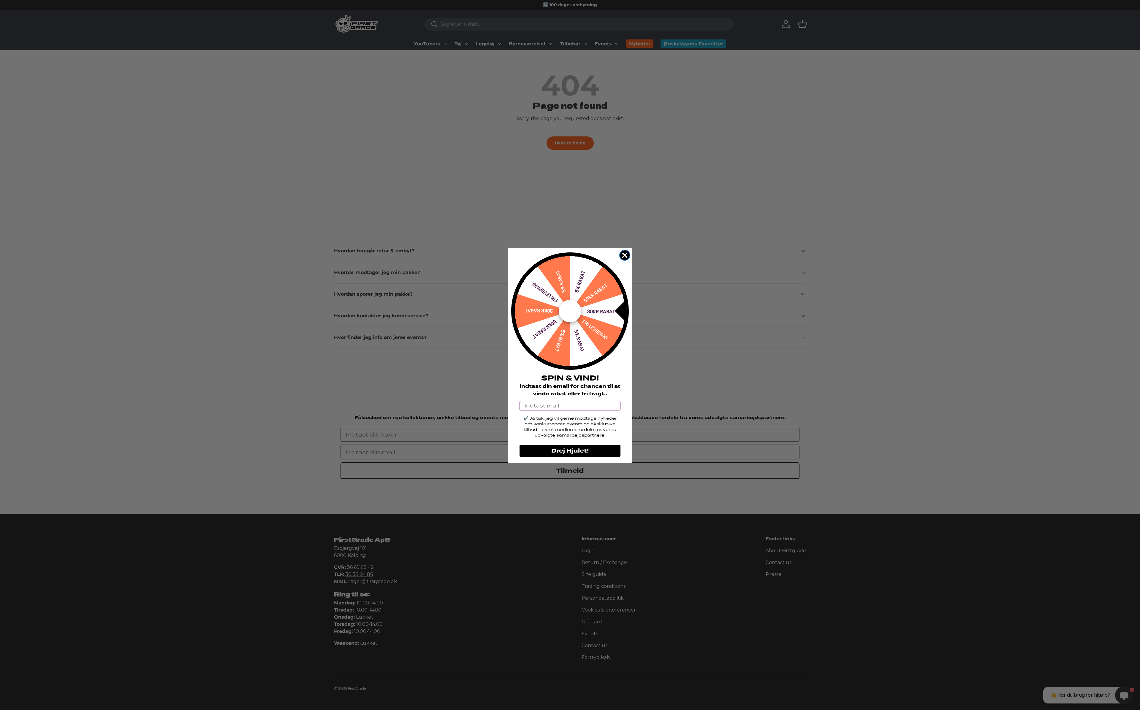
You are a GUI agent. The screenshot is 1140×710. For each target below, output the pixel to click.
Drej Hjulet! (570, 451)
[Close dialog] (625, 255)
